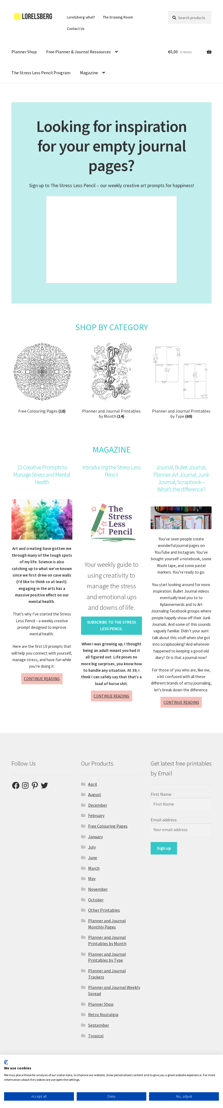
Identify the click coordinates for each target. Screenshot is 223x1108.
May (91, 878)
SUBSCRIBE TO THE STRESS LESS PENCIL (111, 625)
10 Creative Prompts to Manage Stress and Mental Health (41, 474)
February (96, 815)
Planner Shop (24, 51)
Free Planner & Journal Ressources (78, 51)
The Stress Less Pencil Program (40, 72)
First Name (161, 794)
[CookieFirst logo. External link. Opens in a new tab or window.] (6, 1062)
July (92, 847)
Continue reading (43, 680)
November (98, 889)
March (94, 868)
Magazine (89, 72)
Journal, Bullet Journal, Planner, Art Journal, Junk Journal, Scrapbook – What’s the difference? (181, 478)
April (92, 784)
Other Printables (104, 910)
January (95, 836)
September (98, 1025)
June (92, 857)
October (96, 899)
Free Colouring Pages (108, 826)
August (94, 794)
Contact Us (76, 28)
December (97, 805)
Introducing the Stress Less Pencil (111, 470)
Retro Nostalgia (103, 1014)
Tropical (96, 1035)
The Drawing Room (118, 17)
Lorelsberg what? (81, 17)
